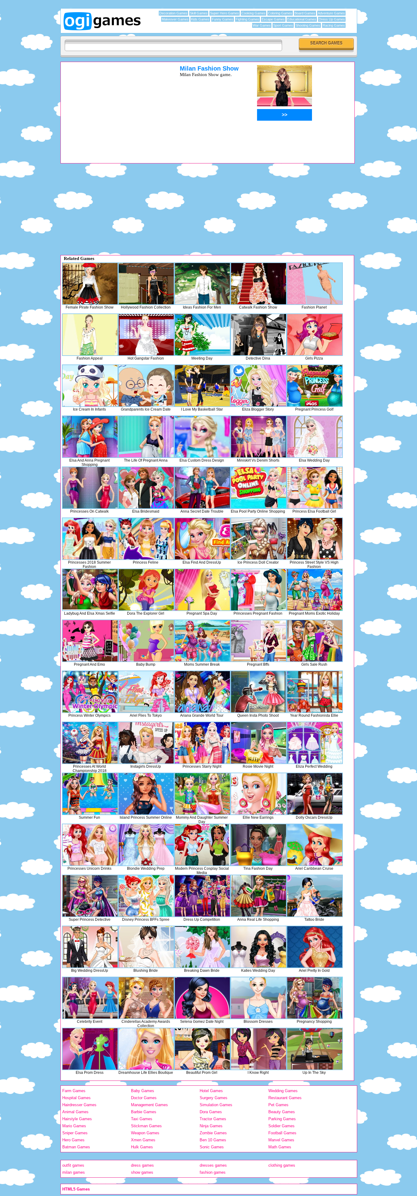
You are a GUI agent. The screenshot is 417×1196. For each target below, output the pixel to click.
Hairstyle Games (77, 1119)
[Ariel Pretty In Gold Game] (315, 947)
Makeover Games (175, 19)
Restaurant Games (285, 1097)
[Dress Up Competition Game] (202, 896)
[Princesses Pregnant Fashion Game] (258, 590)
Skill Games (199, 13)
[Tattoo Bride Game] (315, 896)
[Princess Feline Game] (146, 539)
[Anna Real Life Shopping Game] (258, 896)
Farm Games (73, 1090)
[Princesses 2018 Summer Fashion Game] (90, 539)
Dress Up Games (332, 19)
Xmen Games (143, 1140)
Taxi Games (141, 1119)
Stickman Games (146, 1126)
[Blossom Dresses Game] (258, 998)
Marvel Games (281, 1140)
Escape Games (273, 19)
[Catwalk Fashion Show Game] (258, 283)
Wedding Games (283, 1090)
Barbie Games (143, 1112)
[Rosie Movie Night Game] (258, 743)
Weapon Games (145, 1133)
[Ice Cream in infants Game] (90, 385)
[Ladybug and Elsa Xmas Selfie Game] (90, 590)
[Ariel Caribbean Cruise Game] (315, 845)
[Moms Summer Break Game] (202, 641)
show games (142, 1172)
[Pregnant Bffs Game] (258, 641)
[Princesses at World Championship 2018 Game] (90, 743)
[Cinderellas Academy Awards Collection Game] (146, 998)
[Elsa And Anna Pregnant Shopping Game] (90, 436)
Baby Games (142, 1090)
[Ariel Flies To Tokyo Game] (146, 692)
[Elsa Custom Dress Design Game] (202, 436)
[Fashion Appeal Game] (90, 334)
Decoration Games (173, 13)
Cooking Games (253, 13)
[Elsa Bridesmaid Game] (146, 487)
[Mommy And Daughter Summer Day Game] (202, 794)
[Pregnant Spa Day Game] (202, 590)
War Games (262, 25)
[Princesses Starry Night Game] (202, 743)
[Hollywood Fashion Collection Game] (146, 283)
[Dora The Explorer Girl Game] (146, 590)
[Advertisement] (112, 108)
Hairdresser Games (79, 1105)
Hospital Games (76, 1097)
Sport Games (283, 25)
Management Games (149, 1105)
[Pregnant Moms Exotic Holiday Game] (315, 590)
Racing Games (334, 25)
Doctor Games (144, 1097)
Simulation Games (216, 1105)
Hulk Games (142, 1147)
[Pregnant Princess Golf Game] (315, 385)
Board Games (305, 13)
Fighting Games (247, 19)
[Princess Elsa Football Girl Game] (315, 487)
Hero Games (73, 1140)
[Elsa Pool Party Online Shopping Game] (258, 487)
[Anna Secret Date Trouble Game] (202, 487)
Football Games (282, 1133)
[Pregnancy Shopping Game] (315, 998)
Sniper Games (75, 1133)
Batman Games (76, 1147)
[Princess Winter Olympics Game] (90, 692)
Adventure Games (331, 13)
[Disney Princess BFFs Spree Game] (146, 896)
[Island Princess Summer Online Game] (146, 794)
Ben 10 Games (213, 1140)
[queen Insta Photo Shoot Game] (258, 692)
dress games (142, 1165)
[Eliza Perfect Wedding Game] (315, 743)
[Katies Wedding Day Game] (258, 947)
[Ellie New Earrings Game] (258, 794)
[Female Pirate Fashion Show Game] (90, 283)
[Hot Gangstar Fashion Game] (146, 334)
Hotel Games (211, 1090)
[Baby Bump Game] (146, 641)
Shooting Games (308, 25)
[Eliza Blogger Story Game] (258, 385)
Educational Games (301, 19)
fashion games (213, 1172)
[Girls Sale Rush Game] (315, 641)
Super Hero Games (224, 13)
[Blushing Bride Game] (146, 947)
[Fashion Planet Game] (315, 283)
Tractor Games (213, 1119)
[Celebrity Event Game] (90, 998)
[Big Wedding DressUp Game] (90, 947)
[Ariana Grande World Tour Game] (202, 692)
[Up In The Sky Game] (315, 1049)
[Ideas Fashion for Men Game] (202, 283)
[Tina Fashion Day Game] (258, 845)
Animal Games (75, 1112)
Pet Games (278, 1105)
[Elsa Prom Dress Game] (90, 1049)
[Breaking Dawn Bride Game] (202, 947)
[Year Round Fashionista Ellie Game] (315, 692)
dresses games (213, 1165)
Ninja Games (211, 1126)
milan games (73, 1172)
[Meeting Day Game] (202, 334)
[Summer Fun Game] (90, 794)
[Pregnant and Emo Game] (90, 641)
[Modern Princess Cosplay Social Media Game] (202, 845)
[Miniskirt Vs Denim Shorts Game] (258, 436)
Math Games (279, 1147)
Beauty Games (281, 1112)
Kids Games (200, 19)
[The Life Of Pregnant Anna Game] (146, 436)
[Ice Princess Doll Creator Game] (258, 539)
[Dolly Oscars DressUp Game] (315, 794)
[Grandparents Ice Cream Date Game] (146, 385)
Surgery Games (213, 1097)
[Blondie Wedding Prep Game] (146, 845)
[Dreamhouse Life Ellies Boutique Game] (146, 1049)
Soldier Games (281, 1126)
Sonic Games (212, 1147)
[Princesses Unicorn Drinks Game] (90, 845)
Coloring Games (280, 13)
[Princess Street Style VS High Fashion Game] (315, 539)
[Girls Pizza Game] (315, 334)
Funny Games (222, 19)
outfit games (73, 1165)
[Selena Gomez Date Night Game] (202, 998)
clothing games (281, 1165)
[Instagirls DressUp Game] (146, 743)
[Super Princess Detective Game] (90, 896)
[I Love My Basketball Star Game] (202, 385)
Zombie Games (213, 1133)
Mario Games (74, 1126)
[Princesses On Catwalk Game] (90, 487)
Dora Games (211, 1112)
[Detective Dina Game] (258, 334)
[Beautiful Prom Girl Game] (202, 1049)
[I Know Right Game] (258, 1049)
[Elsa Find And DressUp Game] (202, 539)
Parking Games (282, 1119)
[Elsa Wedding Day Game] (315, 436)
